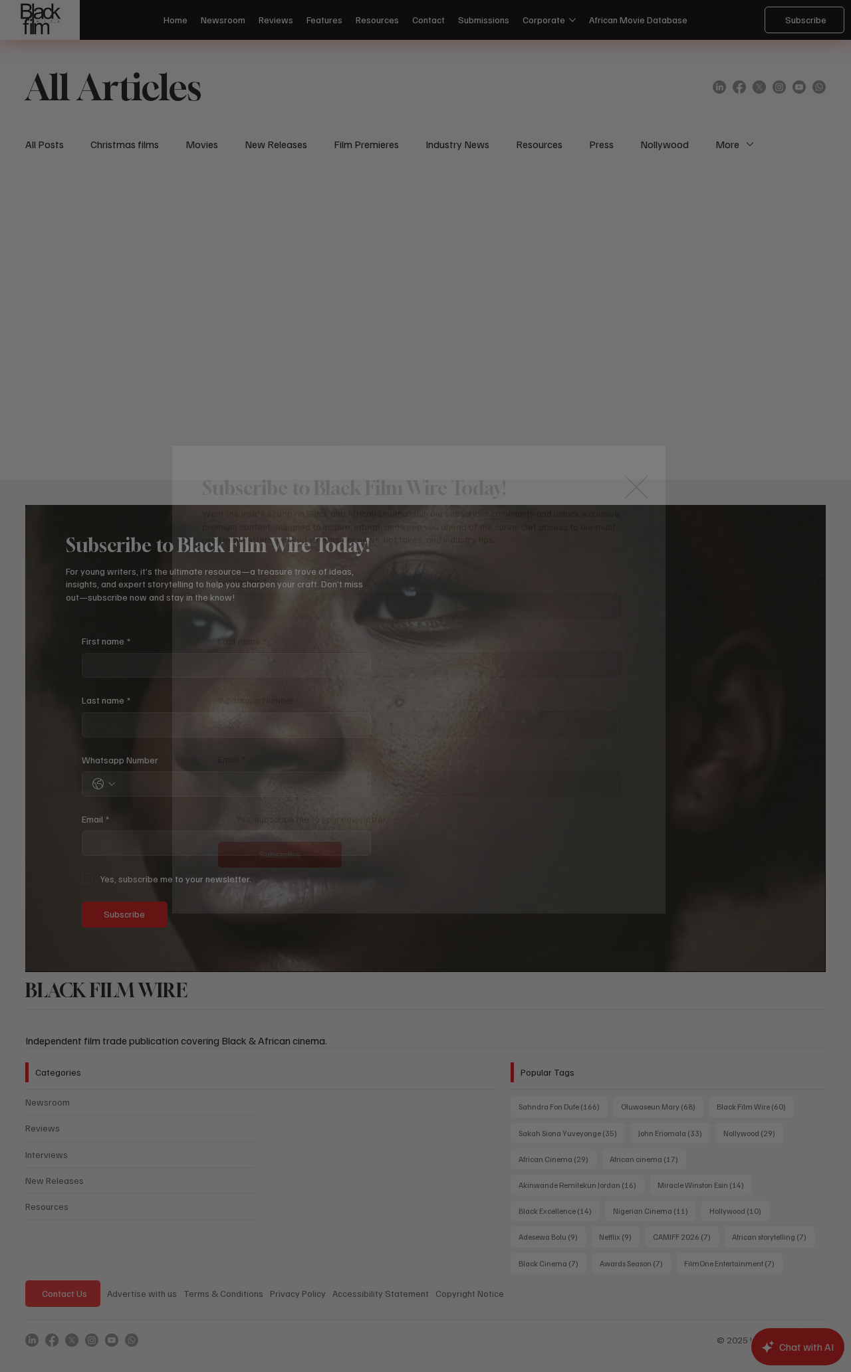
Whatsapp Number (256, 700)
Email (231, 759)
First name (242, 581)
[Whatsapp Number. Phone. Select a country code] (240, 724)
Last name (242, 640)
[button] (636, 488)
